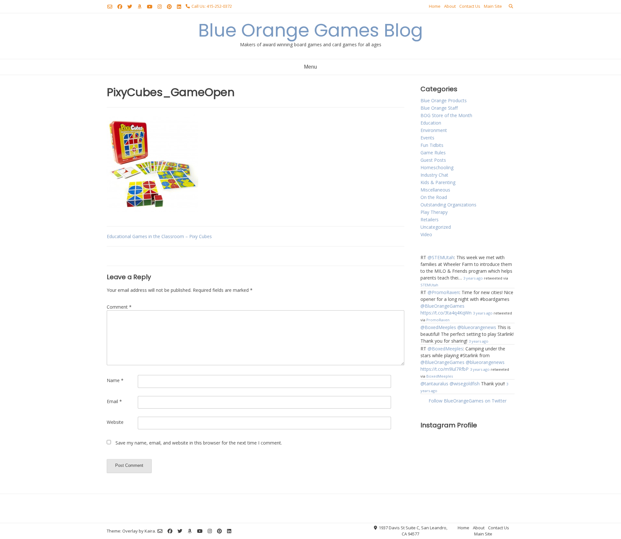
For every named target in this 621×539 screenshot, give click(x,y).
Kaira (150, 531)
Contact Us (469, 6)
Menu (310, 67)
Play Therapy (434, 212)
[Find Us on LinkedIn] (179, 6)
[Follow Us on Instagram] (159, 6)
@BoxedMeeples (438, 327)
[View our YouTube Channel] (149, 6)
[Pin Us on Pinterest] (169, 6)
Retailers (429, 219)
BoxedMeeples (439, 376)
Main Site (493, 6)
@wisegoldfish (465, 383)
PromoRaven (438, 319)
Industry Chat (434, 175)
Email (114, 401)
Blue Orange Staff (439, 108)
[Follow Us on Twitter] (130, 6)
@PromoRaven (443, 292)
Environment (433, 130)
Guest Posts (433, 160)
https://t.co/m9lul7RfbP (444, 369)
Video (426, 234)
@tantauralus (434, 383)
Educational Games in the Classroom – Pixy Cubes (159, 236)
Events (427, 138)
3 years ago (473, 278)
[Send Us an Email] (110, 6)
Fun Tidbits (431, 145)
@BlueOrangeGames (442, 306)
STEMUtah (429, 284)
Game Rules (433, 152)
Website (115, 422)
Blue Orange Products (443, 100)
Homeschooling (436, 167)
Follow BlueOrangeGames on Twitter (468, 401)
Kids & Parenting (437, 182)
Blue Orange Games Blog (310, 30)
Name (115, 380)
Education (430, 123)
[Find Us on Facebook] (120, 6)
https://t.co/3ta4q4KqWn (446, 313)
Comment (119, 307)
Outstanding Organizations (448, 205)
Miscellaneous (435, 190)
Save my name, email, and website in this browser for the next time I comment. (198, 443)
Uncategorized (435, 227)
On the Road (433, 197)
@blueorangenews (476, 327)
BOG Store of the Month (446, 115)
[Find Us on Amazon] (139, 6)
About (450, 6)
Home (435, 6)
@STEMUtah (441, 257)
